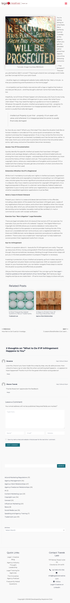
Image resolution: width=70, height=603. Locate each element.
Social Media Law (11, 510)
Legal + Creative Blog (13, 558)
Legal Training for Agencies (13, 572)
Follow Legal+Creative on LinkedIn (57, 584)
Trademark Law (13, 316)
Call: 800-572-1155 (57, 570)
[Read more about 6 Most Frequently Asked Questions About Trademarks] (21, 300)
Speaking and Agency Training (16, 513)
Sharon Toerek (11, 384)
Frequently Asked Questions (13, 583)
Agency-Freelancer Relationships (17, 487)
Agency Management (13, 481)
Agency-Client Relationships (44, 316)
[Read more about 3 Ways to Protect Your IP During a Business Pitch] (48, 300)
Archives (7, 527)
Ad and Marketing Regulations (16, 477)
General (7, 500)
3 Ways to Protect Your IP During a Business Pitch (45, 313)
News (7, 507)
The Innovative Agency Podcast (13, 577)
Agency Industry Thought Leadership (13, 565)
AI (5, 490)
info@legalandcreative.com (56, 576)
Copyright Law (10, 497)
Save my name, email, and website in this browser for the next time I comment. (31, 439)
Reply (8, 374)
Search (61, 465)
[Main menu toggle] (66, 3)
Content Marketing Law (13, 494)
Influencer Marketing (12, 504)
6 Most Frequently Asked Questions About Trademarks (20, 313)
